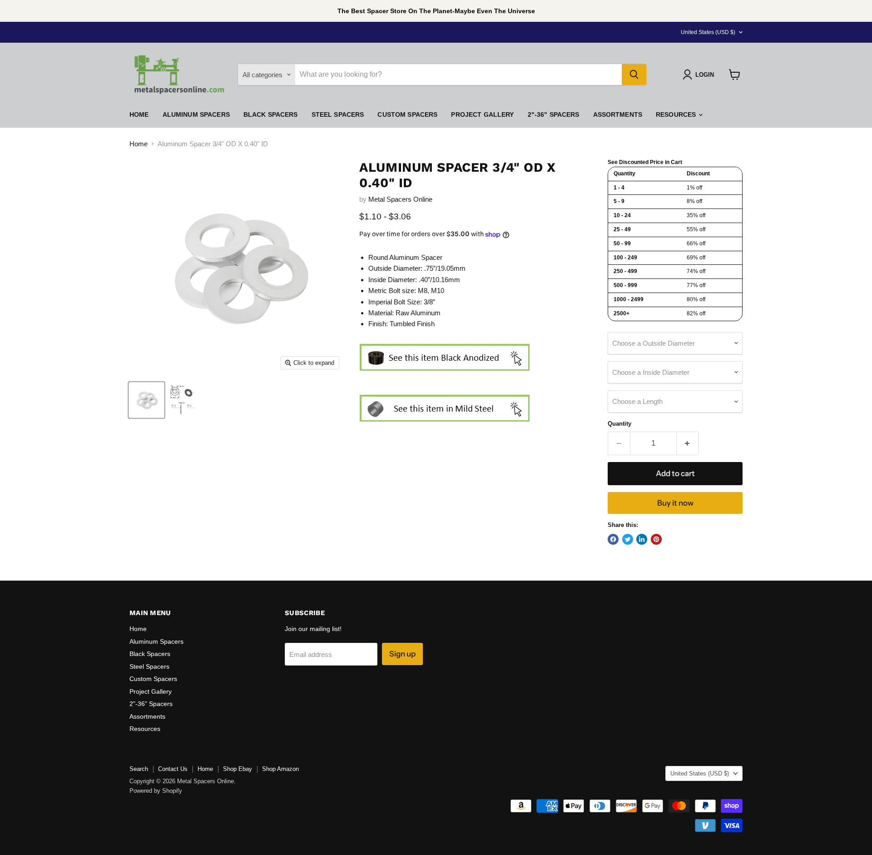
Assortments (618, 114)
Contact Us (173, 769)
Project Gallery (482, 114)
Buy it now (675, 502)
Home (139, 114)
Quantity (619, 423)
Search (138, 769)
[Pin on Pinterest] (656, 539)
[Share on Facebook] (613, 539)
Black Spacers (270, 114)
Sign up (402, 653)
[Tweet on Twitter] (627, 539)
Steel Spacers (338, 114)
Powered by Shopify (155, 790)
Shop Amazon (280, 769)
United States (708, 32)
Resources (677, 114)
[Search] (634, 74)
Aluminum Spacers (196, 114)
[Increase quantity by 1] (688, 443)
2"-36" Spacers (554, 114)
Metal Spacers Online (400, 199)
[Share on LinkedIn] (641, 539)
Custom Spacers (407, 114)
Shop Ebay (237, 769)
